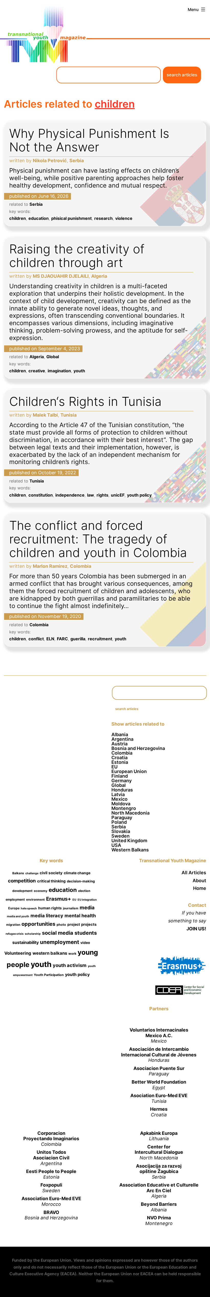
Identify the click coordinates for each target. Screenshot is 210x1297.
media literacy (46, 915)
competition (22, 881)
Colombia (38, 624)
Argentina (122, 739)
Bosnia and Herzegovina (138, 748)
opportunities (38, 924)
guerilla (77, 638)
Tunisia (36, 480)
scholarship (33, 933)
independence (70, 495)
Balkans (18, 873)
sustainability (25, 942)
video (85, 942)
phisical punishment (71, 218)
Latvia (118, 794)
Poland (119, 822)
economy (40, 891)
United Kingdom (129, 840)
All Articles (194, 872)
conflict (36, 638)
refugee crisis (15, 933)
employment (15, 899)
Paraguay (121, 817)
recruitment (100, 638)
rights (102, 495)
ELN (50, 638)
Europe (13, 908)
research (103, 218)
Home (199, 888)
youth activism (70, 965)
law (90, 495)
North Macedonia (130, 813)
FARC (62, 638)
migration (13, 925)
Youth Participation (49, 975)
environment (35, 899)
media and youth (18, 916)
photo (61, 925)
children (17, 218)
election (84, 891)
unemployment (59, 942)
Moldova (120, 803)
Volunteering (17, 953)
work (72, 953)
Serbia (36, 204)
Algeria (36, 356)
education (38, 218)
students (86, 933)
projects (89, 924)
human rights (50, 908)
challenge (31, 873)
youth (79, 370)
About (199, 880)
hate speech (29, 908)
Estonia (119, 762)
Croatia (119, 757)
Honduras (122, 789)
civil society (51, 872)
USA (116, 845)
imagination (59, 370)
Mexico (119, 799)
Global (52, 356)
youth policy (139, 495)
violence (123, 218)
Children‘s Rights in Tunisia (85, 401)
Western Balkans (130, 849)
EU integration (87, 899)
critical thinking (51, 881)
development (22, 891)
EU (114, 766)
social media (57, 933)
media (87, 907)
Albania (119, 734)
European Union (129, 771)
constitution (40, 495)
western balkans (50, 953)
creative (36, 370)
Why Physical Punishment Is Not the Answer (89, 140)
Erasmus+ (58, 899)
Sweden (120, 836)
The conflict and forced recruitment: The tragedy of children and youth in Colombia (98, 539)
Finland (119, 776)
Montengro (123, 808)
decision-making (81, 881)
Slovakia (120, 831)
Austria (119, 743)
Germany (121, 780)
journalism (70, 908)
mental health (80, 915)
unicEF (117, 495)
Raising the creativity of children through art (76, 255)
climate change (77, 873)
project (73, 924)
